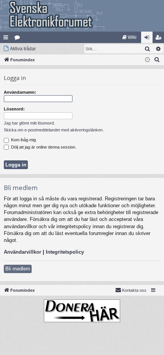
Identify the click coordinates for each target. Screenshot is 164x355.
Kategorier (18, 39)
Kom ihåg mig (23, 140)
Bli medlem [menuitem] (160, 39)
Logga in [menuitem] (148, 39)
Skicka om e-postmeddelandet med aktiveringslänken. (54, 130)
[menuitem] (129, 37)
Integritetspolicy (65, 252)
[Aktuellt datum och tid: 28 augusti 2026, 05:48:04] (147, 60)
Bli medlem (17, 269)
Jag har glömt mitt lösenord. (29, 123)
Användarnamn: (20, 92)
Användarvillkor (22, 252)
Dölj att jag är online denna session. (43, 147)
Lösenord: (14, 109)
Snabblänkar (7, 39)
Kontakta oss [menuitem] (134, 290)
